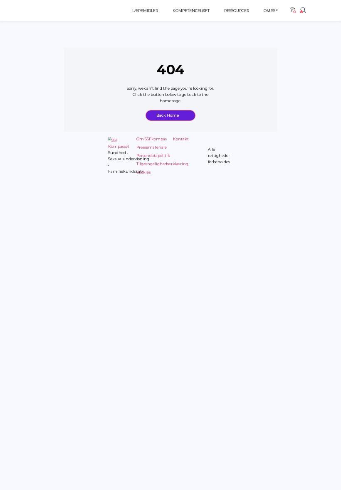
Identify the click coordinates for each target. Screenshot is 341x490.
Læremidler (145, 10)
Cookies (143, 172)
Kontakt (181, 139)
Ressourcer (236, 10)
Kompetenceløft (191, 10)
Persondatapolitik (153, 155)
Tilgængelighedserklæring (162, 164)
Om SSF (271, 10)
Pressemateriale (151, 147)
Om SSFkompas (151, 139)
